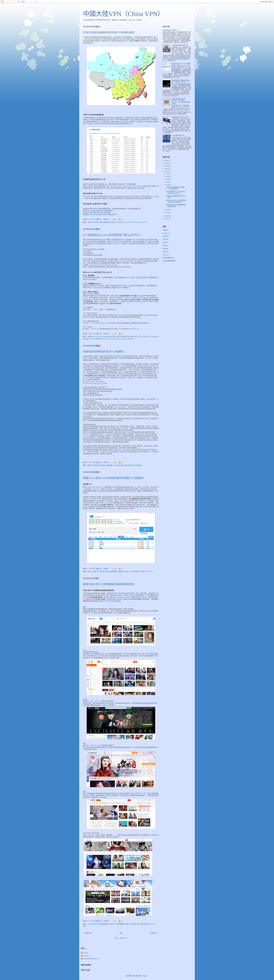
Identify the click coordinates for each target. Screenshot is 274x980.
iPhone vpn (107, 339)
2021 (166, 161)
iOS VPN (128, 222)
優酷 (84, 607)
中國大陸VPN (119, 595)
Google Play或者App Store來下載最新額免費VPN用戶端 (129, 597)
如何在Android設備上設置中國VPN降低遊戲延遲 (98, 210)
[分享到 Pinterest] (122, 219)
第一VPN (129, 571)
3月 (168, 185)
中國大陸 (90, 222)
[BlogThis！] (115, 219)
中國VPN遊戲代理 (112, 41)
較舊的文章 (153, 933)
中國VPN (112, 924)
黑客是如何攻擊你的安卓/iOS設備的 (103, 351)
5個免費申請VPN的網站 (170, 30)
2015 (166, 218)
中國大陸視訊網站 (103, 924)
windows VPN (142, 222)
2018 (166, 169)
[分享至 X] (117, 219)
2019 (166, 166)
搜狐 (84, 791)
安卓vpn (90, 571)
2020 (166, 163)
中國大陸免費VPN (168, 258)
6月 (168, 176)
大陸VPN (94, 924)
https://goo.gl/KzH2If (97, 381)
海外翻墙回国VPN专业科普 (179, 117)
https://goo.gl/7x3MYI (100, 383)
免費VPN (113, 222)
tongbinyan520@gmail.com (91, 958)
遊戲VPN (86, 499)
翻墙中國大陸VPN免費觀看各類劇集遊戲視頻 (108, 584)
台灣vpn (165, 245)
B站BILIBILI (96, 833)
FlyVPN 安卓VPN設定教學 (112, 601)
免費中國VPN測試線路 (137, 188)
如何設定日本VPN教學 (127, 508)
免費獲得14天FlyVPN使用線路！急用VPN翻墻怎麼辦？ (100, 214)
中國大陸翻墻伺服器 (169, 261)
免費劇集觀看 (120, 924)
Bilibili (85, 926)
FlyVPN (85, 953)
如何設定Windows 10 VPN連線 (181, 63)
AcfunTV (152, 924)
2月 (168, 210)
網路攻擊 (109, 465)
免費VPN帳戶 (143, 503)
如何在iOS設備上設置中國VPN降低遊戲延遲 (96, 212)
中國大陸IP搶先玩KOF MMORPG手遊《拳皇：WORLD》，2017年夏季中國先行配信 (180, 101)
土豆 (84, 650)
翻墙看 (146, 924)
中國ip (96, 222)
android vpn (120, 222)
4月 (168, 182)
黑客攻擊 (97, 465)
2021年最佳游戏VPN (177, 135)
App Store (99, 336)
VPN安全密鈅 (137, 465)
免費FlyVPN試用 (131, 296)
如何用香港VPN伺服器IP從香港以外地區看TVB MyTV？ (180, 81)
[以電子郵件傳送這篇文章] (113, 219)
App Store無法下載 (109, 336)
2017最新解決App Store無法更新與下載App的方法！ (112, 235)
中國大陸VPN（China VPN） (123, 13)
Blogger (145, 976)
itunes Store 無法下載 (127, 339)
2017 (166, 171)
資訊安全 (103, 465)
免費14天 (96, 571)
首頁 (121, 933)
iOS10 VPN (147, 336)
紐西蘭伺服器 (113, 571)
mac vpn (134, 222)
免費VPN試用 (104, 571)
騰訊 (84, 743)
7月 (168, 174)
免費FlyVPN (91, 336)
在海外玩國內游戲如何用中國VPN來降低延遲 (108, 32)
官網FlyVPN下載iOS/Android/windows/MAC (134, 301)
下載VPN (165, 239)
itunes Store (116, 339)
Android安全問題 (118, 465)
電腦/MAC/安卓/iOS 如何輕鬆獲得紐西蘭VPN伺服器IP (113, 478)
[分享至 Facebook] (119, 219)
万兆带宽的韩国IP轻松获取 (179, 45)
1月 (168, 212)
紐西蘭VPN (122, 571)
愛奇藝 (85, 699)
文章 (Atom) (123, 938)
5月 (168, 179)
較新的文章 (88, 933)
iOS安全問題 (128, 465)
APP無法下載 (132, 336)
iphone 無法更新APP (97, 339)
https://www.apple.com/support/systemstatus (104, 265)
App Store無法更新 (121, 336)
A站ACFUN (86, 833)
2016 (166, 216)
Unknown (86, 956)
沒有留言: (106, 219)
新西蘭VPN (136, 571)
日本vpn (165, 251)
